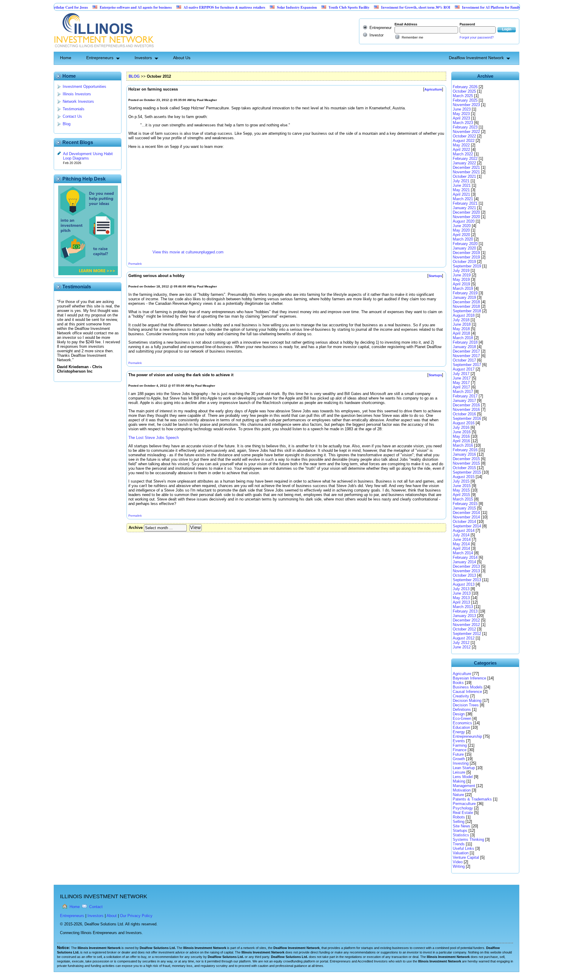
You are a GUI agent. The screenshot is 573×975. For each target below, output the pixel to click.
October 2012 (464, 629)
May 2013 (461, 598)
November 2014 (466, 517)
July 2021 (461, 181)
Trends (459, 844)
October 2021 (464, 176)
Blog (66, 124)
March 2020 (463, 239)
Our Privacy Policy (136, 915)
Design (459, 714)
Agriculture (462, 673)
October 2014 (464, 521)
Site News (461, 826)
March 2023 (463, 122)
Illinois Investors (77, 94)
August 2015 (464, 477)
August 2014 (464, 530)
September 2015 (467, 472)
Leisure (459, 772)
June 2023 (462, 109)
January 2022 (464, 163)
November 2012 (466, 624)
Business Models (468, 687)
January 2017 (464, 400)
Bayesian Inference (469, 678)
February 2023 (465, 127)
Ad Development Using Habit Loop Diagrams (88, 155)
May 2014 (461, 544)
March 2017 (463, 391)
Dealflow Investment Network (476, 57)
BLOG (134, 76)
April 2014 (461, 548)
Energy (459, 732)
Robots (459, 817)
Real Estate (463, 812)
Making (459, 781)
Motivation (462, 790)
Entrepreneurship (467, 736)
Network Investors (78, 101)
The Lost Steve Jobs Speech (153, 437)
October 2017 (464, 360)
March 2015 (463, 499)
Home (65, 57)
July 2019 (461, 270)
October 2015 (464, 468)
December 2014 (466, 512)
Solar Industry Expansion (274, 7)
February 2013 (465, 611)
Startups (460, 830)
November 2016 (466, 409)
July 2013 (461, 589)
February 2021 (465, 203)
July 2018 (461, 320)
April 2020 (461, 234)
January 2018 (464, 347)
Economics (462, 723)
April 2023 (461, 118)
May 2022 (461, 145)
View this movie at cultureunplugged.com (188, 252)
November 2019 (466, 257)
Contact (96, 906)
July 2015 (461, 481)
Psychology (463, 808)
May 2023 (461, 113)
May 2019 (461, 279)
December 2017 (466, 351)
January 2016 (464, 454)
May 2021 (461, 190)
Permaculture (464, 803)
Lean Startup (464, 768)
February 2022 (465, 158)
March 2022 (463, 154)
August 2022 (464, 140)
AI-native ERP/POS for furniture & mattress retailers (201, 7)
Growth (459, 759)
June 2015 (462, 485)
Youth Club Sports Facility (326, 7)
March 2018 (463, 338)
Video (458, 862)
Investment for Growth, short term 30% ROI (392, 7)
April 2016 (461, 441)
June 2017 (462, 378)
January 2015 (464, 508)
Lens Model (463, 777)
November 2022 (466, 131)
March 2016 (463, 445)
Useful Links (463, 848)
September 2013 (467, 580)
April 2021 (461, 194)
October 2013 (464, 575)
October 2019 (464, 261)
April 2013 (461, 602)
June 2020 (462, 226)
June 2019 (462, 275)
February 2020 (465, 243)
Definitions (462, 709)
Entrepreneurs (99, 57)
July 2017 (461, 373)
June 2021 (462, 185)
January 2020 (464, 248)
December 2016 (466, 405)
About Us (181, 57)
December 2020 (466, 212)
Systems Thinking (468, 839)
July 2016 (461, 427)
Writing (459, 866)
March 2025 (463, 96)
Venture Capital (466, 857)
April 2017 (461, 387)
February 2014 (465, 557)
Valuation (461, 853)
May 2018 (461, 329)
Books (458, 682)
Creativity (461, 696)
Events (459, 741)
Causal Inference (467, 691)
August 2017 (464, 369)
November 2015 (466, 463)
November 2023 (466, 104)
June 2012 (462, 647)
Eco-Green (462, 718)
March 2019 (463, 288)
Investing (461, 763)
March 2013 (463, 606)
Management (464, 785)
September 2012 (467, 633)
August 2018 (464, 315)
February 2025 (465, 100)
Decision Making (467, 700)
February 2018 (465, 342)
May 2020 (461, 230)
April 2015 (461, 494)
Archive (136, 527)
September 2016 (467, 418)
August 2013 (464, 584)
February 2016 (465, 450)
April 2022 (461, 149)
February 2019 (465, 293)
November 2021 (466, 172)
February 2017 (465, 396)
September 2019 (467, 266)
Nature (458, 794)
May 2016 (461, 436)
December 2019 (466, 252)
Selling (458, 821)
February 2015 (465, 503)
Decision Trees (466, 705)
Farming (460, 745)
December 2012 (466, 620)
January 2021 (464, 208)
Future (458, 754)
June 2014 (462, 539)
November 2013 (466, 571)
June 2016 (462, 432)
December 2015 (466, 459)
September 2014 (467, 526)
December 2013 (466, 566)
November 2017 (466, 355)
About (112, 915)
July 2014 (461, 535)
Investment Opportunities (84, 86)
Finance (459, 750)
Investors (143, 57)
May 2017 (461, 382)
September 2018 (467, 311)
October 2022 (464, 136)
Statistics (461, 835)
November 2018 (466, 306)
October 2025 (464, 91)
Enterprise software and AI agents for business (113, 7)
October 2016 (464, 414)
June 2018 (462, 324)
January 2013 (464, 615)
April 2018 (461, 333)
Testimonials (73, 109)
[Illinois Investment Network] (104, 49)
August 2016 (464, 423)
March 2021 (463, 199)
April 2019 (461, 284)
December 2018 (466, 302)
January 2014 (464, 562)
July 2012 (461, 642)
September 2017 (467, 364)
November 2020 (466, 217)
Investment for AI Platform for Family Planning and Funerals (486, 7)
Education (461, 727)
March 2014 (463, 553)
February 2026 (465, 87)
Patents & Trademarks (472, 799)
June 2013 (462, 593)
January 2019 (464, 297)
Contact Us (72, 116)
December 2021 (466, 167)
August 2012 (464, 638)
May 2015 (461, 490)
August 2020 (464, 221)
